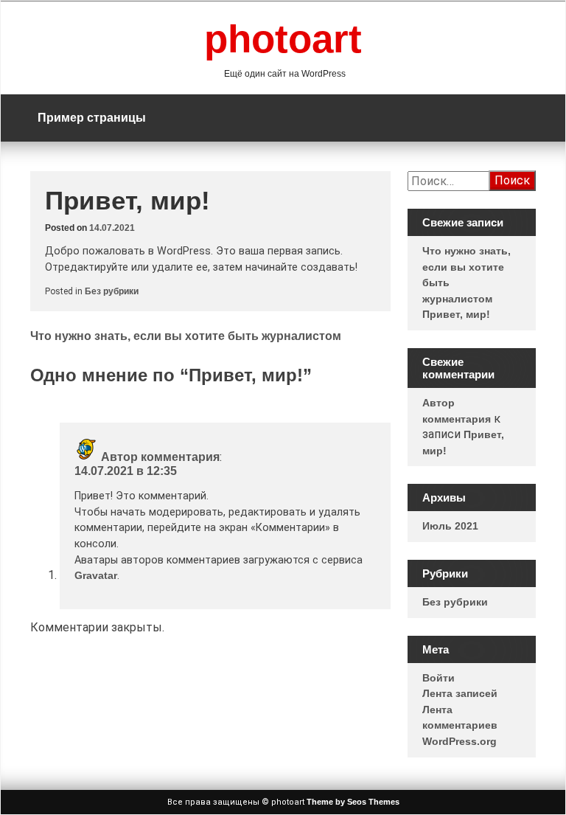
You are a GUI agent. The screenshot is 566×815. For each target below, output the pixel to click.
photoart (283, 38)
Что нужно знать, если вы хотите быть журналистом (185, 336)
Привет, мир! (456, 314)
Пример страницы (92, 117)
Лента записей (459, 693)
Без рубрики (112, 291)
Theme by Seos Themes (353, 801)
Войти (438, 678)
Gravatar (95, 575)
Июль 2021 (450, 526)
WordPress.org (459, 741)
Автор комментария (160, 457)
